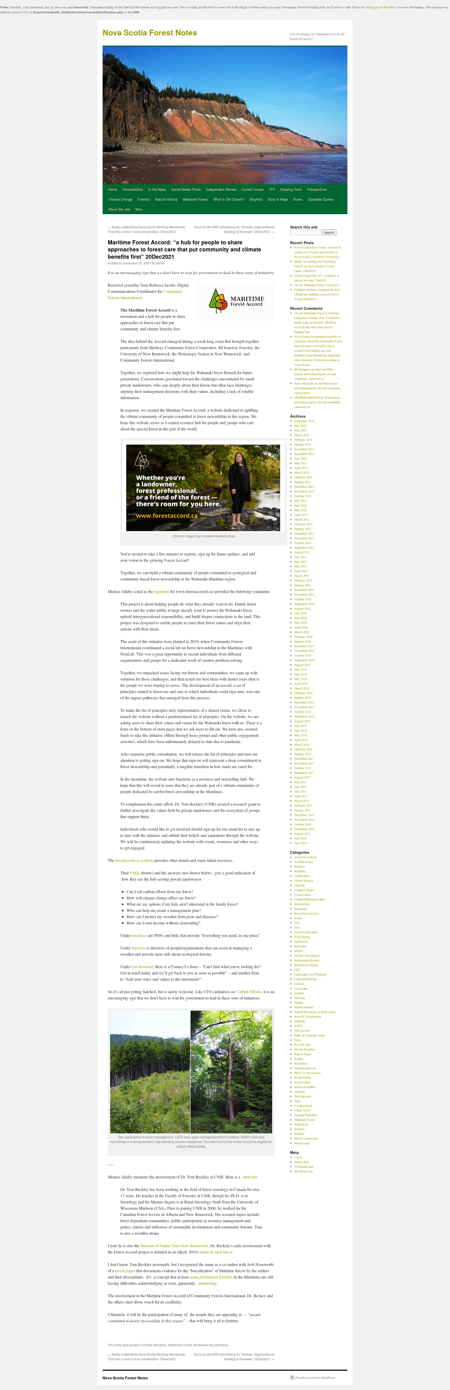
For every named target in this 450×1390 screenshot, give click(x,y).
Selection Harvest (305, 1068)
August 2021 (302, 552)
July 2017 (300, 782)
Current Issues (253, 189)
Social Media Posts (186, 189)
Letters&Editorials (305, 979)
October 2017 (302, 768)
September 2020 (304, 604)
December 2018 (304, 702)
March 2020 (301, 632)
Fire (296, 923)
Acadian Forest (303, 862)
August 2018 (302, 721)
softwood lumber (304, 1087)
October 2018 (302, 711)
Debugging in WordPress (381, 7)
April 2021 (301, 571)
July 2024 (300, 425)
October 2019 (302, 655)
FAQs (135, 872)
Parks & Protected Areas (309, 1035)
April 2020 (301, 627)
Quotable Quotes (321, 199)
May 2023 (300, 463)
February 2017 (303, 805)
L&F (297, 969)
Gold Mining (302, 937)
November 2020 (304, 594)
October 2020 (302, 599)
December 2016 (304, 815)
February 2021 (303, 580)
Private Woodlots (155, 1345)
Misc (139, 209)
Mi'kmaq (299, 998)
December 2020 (304, 590)
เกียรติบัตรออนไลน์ (307, 397)
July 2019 (300, 669)
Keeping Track (291, 189)
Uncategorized (303, 1105)
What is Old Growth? (229, 199)
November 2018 (304, 707)
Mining (298, 1002)
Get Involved (142, 966)
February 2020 (303, 636)
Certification (301, 876)
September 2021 (304, 547)
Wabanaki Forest (195, 199)
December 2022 (304, 486)
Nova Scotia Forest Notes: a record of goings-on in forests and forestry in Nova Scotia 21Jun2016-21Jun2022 (317, 252)
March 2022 (301, 519)
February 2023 (303, 477)
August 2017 (302, 777)
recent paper (124, 1270)
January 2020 (302, 641)
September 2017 (304, 772)
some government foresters (211, 1277)
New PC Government (307, 1016)
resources (139, 935)
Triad (297, 1101)
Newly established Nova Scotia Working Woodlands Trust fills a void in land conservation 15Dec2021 (146, 229)
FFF (272, 189)
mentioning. (208, 1283)
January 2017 (302, 810)
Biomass (299, 866)
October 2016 (302, 824)
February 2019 (303, 693)
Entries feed (301, 1162)
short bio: (250, 1176)
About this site (119, 209)
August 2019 (302, 665)
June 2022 (300, 505)
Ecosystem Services (306, 913)
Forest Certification (306, 932)
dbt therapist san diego (308, 369)
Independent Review (221, 189)
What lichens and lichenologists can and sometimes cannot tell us (315, 374)
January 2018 (302, 754)
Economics (301, 908)
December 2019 (304, 646)
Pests (297, 1040)
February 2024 (303, 439)
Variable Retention (305, 1115)
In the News (157, 189)
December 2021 (304, 533)
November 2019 (304, 650)
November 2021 (304, 538)
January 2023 (302, 482)
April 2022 (301, 514)
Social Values (302, 1082)
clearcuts (299, 885)
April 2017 (301, 796)
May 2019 (300, 679)
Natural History (166, 199)
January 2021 (302, 585)
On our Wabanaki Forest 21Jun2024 (316, 285)
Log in (298, 1157)
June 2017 (300, 786)
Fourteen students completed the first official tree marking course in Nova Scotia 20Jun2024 (317, 294)
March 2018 (301, 744)
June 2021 (300, 561)
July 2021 (300, 557)
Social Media (302, 1077)
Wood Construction (306, 1138)
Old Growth (301, 1030)
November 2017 (304, 763)
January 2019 (302, 697)
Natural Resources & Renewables (315, 1012)
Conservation (302, 894)
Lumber (299, 993)
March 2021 (301, 575)
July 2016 (300, 838)
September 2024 (304, 421)
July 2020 (300, 613)
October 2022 (302, 496)
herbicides (300, 946)
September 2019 (304, 660)
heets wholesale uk (305, 383)
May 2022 (300, 510)
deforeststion (302, 904)
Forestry (144, 199)
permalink (221, 1345)
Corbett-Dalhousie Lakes (309, 899)
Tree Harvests (302, 1096)
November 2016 (304, 819)
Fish (297, 927)
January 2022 (302, 529)
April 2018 (301, 740)
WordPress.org (303, 1171)
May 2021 (300, 566)
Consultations (132, 189)
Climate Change (120, 199)
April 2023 (301, 468)
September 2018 (304, 716)
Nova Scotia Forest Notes (150, 32)
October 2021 (302, 543)
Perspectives (317, 189)
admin (160, 263)
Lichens (299, 983)
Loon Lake (301, 988)
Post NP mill (302, 1044)
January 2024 (302, 444)
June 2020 (300, 618)
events (298, 918)
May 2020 (300, 622)
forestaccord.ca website (134, 860)
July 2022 (300, 500)
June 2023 (300, 458)
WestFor (299, 1129)
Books (298, 199)
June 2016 (300, 843)
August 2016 (302, 833)
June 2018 (300, 730)
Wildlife (299, 1134)
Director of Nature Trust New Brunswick (173, 1245)
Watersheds (301, 1124)
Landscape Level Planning (310, 974)
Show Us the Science (307, 1073)
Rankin (298, 1059)
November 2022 (304, 491)
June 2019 (300, 674)
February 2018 (303, 749)
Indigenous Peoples (306, 965)
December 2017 (304, 758)
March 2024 (301, 435)
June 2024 (300, 430)
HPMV (299, 951)
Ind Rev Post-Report (307, 955)
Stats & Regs (278, 199)
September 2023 (304, 454)
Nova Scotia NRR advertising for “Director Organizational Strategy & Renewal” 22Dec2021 (234, 229)
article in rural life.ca (216, 1252)
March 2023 (301, 472)
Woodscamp (301, 1143)
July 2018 (300, 726)
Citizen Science (303, 880)
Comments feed (304, 1166)
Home (112, 189)
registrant (161, 591)
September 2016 (304, 829)
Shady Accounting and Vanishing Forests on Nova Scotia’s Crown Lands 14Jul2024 (315, 266)
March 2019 (301, 688)
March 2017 (301, 801)
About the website (305, 857)
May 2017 (300, 791)
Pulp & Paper (302, 1054)
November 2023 (304, 449)
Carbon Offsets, (249, 991)
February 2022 (303, 524)
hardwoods (301, 941)
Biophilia (256, 199)
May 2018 (300, 735)
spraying (299, 1091)
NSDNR (299, 1021)
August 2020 (302, 608)
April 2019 (301, 683)
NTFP (298, 1026)
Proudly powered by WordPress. (315, 1377)
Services (139, 947)
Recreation (300, 1063)
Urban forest (302, 1110)
